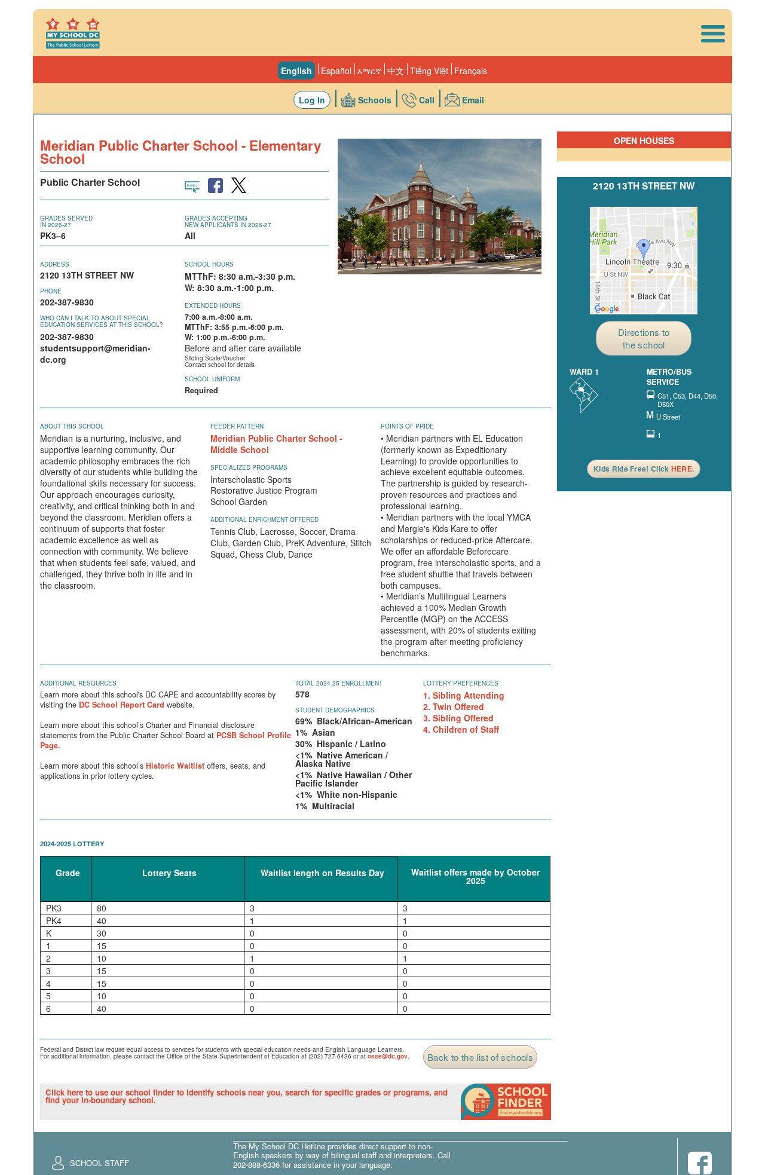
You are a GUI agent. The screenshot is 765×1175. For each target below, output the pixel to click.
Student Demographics (335, 710)
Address (54, 264)
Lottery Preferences (460, 683)
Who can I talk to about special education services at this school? (101, 321)
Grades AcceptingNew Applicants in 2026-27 (228, 221)
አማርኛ (369, 71)
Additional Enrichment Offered (264, 519)
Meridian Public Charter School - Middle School (276, 443)
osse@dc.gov (388, 1056)
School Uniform (212, 379)
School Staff (99, 1162)
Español (336, 71)
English (296, 71)
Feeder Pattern (237, 426)
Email (473, 100)
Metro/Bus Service (669, 377)
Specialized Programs (248, 467)
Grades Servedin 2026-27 (66, 221)
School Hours (209, 264)
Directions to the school (644, 338)
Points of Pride (407, 426)
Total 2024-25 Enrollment (338, 683)
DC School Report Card (121, 704)
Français (470, 71)
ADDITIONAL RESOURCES (78, 683)
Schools (374, 100)
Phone (51, 291)
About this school (72, 426)
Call (426, 100)
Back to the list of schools (480, 1057)
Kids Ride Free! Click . (643, 468)
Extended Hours (213, 305)
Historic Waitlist (175, 765)
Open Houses (644, 140)
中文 (395, 71)
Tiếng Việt (429, 71)
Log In (312, 100)
